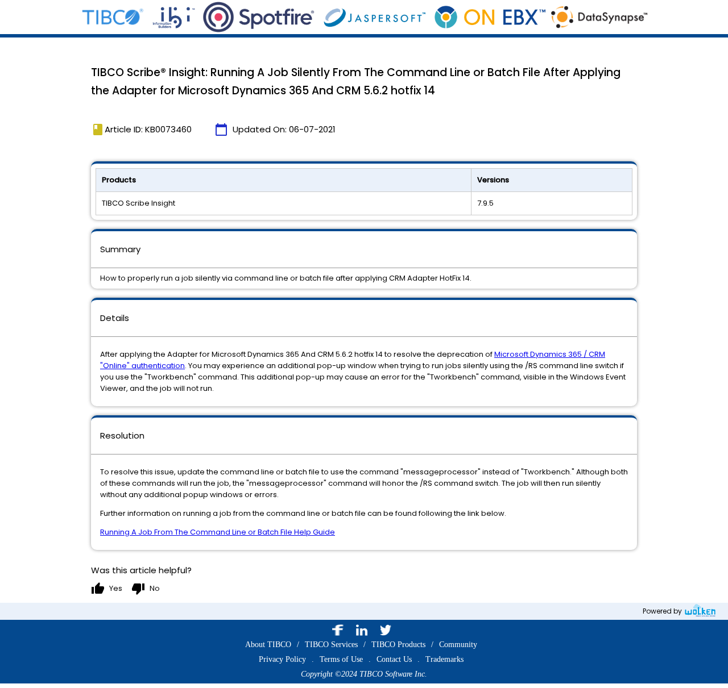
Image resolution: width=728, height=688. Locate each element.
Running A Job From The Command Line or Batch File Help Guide (217, 532)
